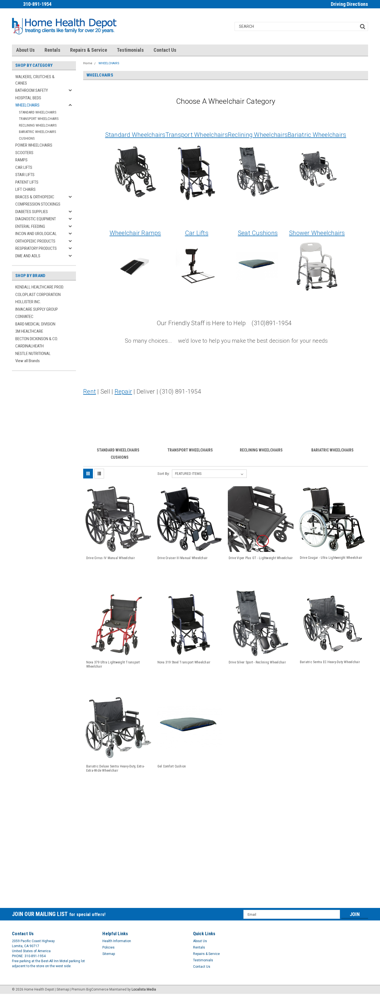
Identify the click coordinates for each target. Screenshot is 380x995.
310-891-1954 (37, 4)
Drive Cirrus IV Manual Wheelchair (110, 558)
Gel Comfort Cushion (171, 766)
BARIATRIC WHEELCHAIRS (37, 132)
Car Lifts (196, 232)
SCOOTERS (24, 152)
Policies (108, 947)
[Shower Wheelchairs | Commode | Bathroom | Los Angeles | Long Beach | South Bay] (317, 265)
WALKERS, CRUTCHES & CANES (35, 80)
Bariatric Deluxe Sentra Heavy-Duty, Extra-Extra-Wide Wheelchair (115, 768)
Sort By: (163, 473)
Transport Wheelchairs (197, 134)
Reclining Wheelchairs (258, 134)
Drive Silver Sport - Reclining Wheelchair (257, 662)
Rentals (52, 50)
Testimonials (130, 50)
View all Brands (27, 360)
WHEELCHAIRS (27, 105)
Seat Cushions (258, 232)
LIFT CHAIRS (25, 189)
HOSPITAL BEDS (28, 97)
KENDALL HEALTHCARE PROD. (39, 287)
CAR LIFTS (23, 167)
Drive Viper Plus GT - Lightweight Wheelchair (261, 558)
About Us (25, 50)
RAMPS (21, 159)
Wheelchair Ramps (135, 232)
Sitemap (108, 954)
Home (87, 63)
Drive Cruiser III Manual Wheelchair (182, 558)
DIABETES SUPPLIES (31, 211)
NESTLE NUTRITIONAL (33, 353)
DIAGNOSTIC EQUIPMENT (35, 218)
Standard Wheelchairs (135, 134)
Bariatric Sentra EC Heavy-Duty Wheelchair (330, 662)
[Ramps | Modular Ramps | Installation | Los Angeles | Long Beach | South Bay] (135, 265)
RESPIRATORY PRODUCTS (36, 248)
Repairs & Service (88, 50)
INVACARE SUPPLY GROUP (36, 309)
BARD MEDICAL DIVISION (35, 324)
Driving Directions (349, 4)
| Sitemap (62, 989)
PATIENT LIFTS (26, 182)
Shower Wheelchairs (317, 232)
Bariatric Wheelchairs (317, 134)
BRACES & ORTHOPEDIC (34, 196)
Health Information (116, 941)
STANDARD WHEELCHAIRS (37, 112)
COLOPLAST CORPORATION (38, 294)
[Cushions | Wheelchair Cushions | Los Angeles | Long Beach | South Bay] (257, 265)
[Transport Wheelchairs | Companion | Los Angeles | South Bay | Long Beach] (197, 171)
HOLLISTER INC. (28, 301)
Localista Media (144, 989)
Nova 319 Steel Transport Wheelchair (184, 662)
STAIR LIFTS (24, 174)
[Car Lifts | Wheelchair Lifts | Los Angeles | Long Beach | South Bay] (197, 265)
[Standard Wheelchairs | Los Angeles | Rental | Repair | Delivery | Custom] (135, 171)
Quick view (118, 546)
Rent (89, 391)
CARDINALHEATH (29, 346)
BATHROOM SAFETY (31, 90)
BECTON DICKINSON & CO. (36, 338)
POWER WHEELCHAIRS (33, 145)
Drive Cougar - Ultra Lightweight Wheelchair (331, 558)
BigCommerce (97, 989)
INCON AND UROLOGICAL (36, 233)
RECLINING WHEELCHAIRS (38, 125)
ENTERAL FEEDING (30, 226)
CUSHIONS (27, 138)
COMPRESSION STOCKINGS (37, 204)
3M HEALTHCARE (29, 331)
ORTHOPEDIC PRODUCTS (35, 241)
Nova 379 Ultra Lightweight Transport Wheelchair (113, 664)
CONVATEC (24, 316)
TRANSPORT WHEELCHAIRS (39, 119)
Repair (123, 391)
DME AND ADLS (27, 255)
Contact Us (165, 50)
